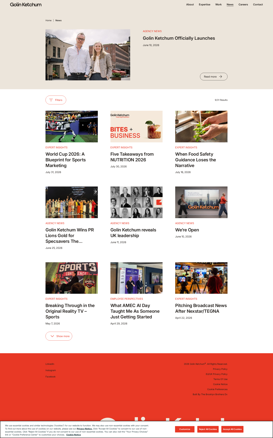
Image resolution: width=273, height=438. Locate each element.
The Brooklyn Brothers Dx (214, 394)
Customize (184, 429)
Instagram (51, 370)
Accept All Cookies (232, 429)
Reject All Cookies (208, 429)
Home (49, 20)
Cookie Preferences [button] (217, 389)
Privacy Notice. (84, 428)
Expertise (204, 4)
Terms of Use (220, 379)
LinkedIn (50, 364)
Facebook (51, 376)
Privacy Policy (220, 369)
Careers (243, 4)
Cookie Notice (220, 384)
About (190, 4)
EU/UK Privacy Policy (217, 374)
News (230, 4)
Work (218, 4)
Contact (258, 4)
